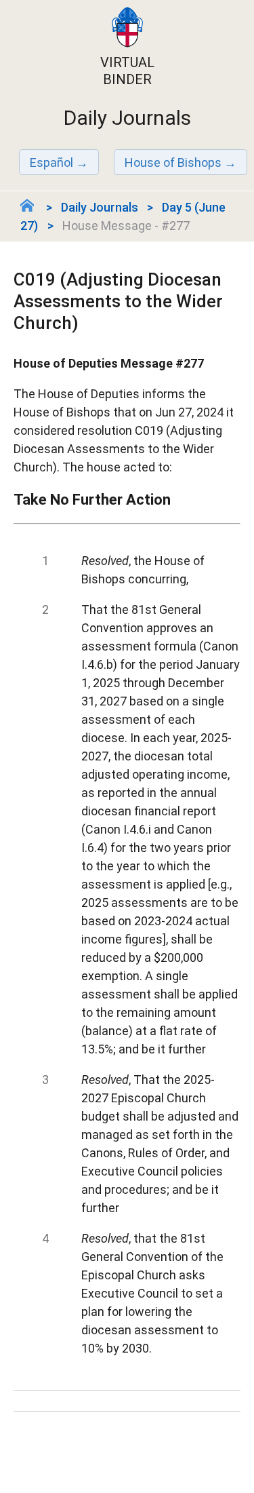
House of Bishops (173, 162)
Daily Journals (99, 207)
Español (51, 162)
